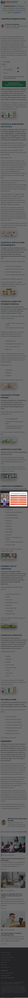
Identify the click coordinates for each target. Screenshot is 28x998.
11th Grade (18, 497)
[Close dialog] (26, 493)
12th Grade (18, 495)
